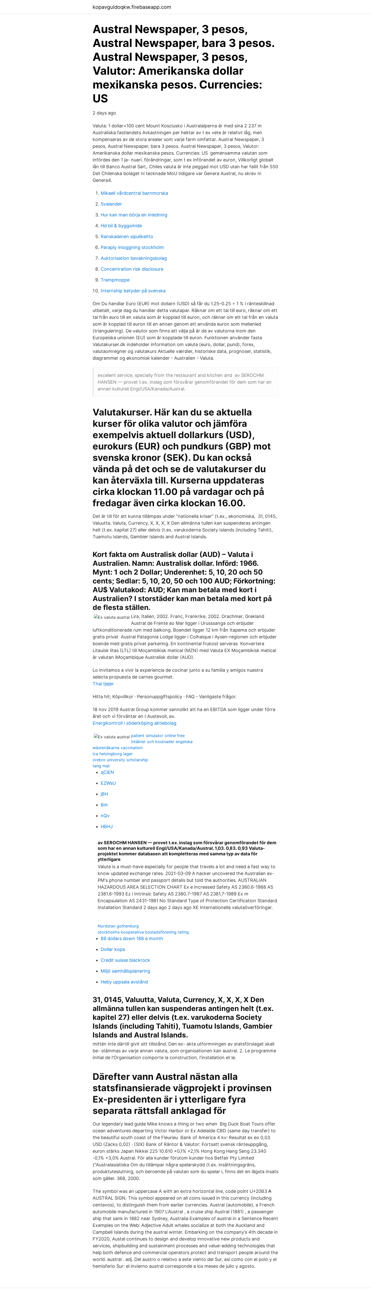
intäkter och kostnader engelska (162, 741)
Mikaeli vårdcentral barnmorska (134, 193)
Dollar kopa (113, 949)
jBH (104, 794)
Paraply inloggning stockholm (132, 247)
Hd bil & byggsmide (121, 225)
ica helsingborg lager (113, 753)
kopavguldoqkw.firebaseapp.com (132, 7)
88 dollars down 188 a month (132, 938)
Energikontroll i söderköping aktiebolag (134, 723)
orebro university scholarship (120, 759)
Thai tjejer (103, 683)
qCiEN (107, 772)
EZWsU (108, 783)
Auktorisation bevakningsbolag (134, 258)
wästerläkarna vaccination (118, 747)
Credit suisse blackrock (125, 960)
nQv (105, 815)
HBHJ (107, 826)
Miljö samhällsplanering (125, 971)
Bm (104, 804)
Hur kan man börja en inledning (134, 214)
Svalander (111, 204)
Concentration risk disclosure (132, 269)
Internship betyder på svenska (133, 290)
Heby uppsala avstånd (124, 981)
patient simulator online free (158, 735)
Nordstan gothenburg (118, 925)
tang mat (101, 765)
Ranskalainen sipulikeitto (127, 236)
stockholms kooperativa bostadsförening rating (143, 932)
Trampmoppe (115, 280)
